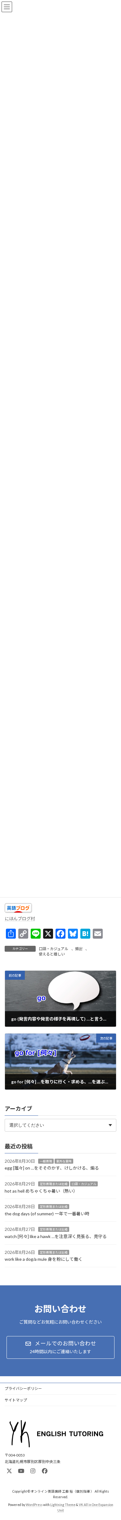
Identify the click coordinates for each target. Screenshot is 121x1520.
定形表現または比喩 (54, 1184)
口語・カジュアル (53, 948)
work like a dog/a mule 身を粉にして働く (44, 1259)
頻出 (79, 948)
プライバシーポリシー (23, 1388)
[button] (60, 1347)
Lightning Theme (62, 1505)
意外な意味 (64, 1161)
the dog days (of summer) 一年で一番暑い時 (47, 1213)
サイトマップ (16, 1400)
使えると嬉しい (52, 954)
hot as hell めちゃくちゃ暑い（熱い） (41, 1191)
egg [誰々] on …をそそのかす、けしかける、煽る (52, 1168)
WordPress (34, 1505)
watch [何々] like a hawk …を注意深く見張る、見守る (56, 1236)
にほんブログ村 (20, 918)
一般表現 (46, 1161)
